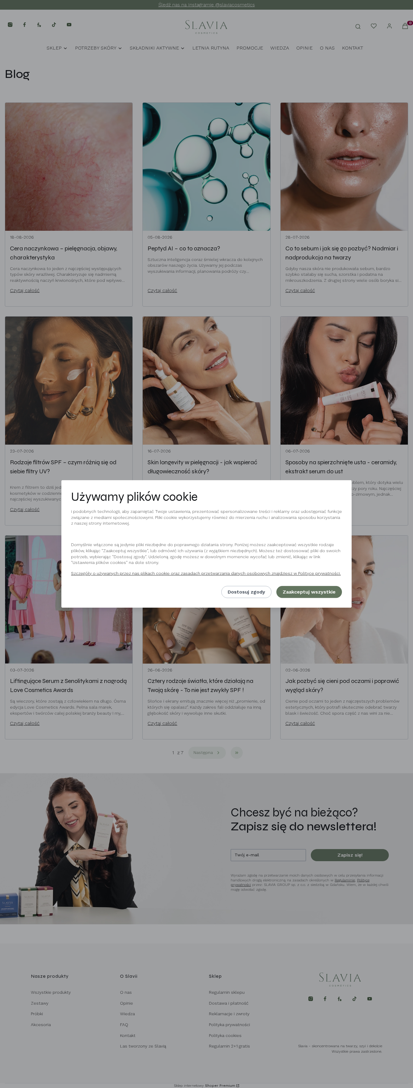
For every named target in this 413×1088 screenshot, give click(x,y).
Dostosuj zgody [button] (246, 592)
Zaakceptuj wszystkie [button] (309, 592)
